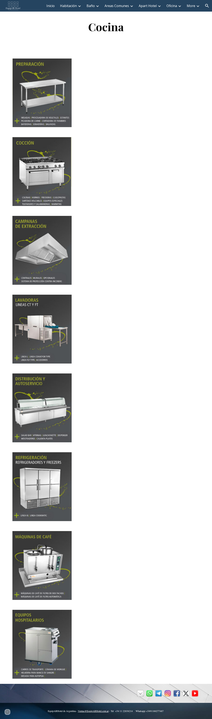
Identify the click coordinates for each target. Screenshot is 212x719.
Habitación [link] (68, 6)
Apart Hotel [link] (148, 6)
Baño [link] (91, 6)
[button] (207, 6)
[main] (105, 27)
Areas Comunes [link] (117, 6)
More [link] (191, 6)
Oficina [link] (171, 6)
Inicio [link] (50, 6)
